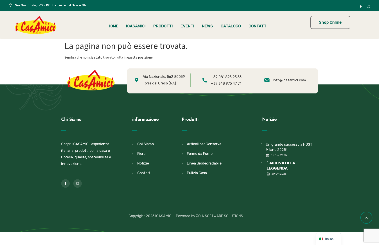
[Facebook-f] (361, 6)
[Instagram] (368, 6)
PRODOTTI (163, 26)
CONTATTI (258, 26)
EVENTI (187, 26)
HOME (112, 26)
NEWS (207, 26)
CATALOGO (231, 26)
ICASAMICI (136, 26)
